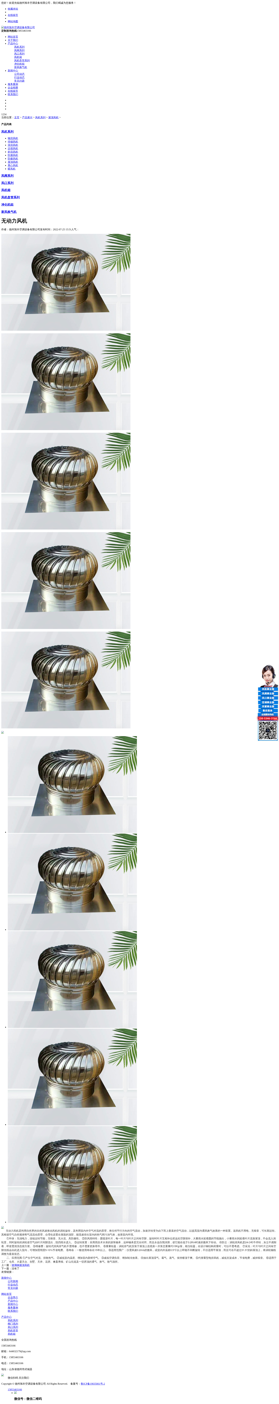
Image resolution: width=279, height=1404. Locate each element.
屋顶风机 (53, 117)
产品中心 (13, 43)
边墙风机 (13, 148)
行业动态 (19, 77)
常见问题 (19, 80)
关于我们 (13, 40)
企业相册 (13, 87)
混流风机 (13, 145)
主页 (16, 117)
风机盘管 (13, 1330)
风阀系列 (19, 50)
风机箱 (18, 57)
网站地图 (13, 21)
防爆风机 (13, 158)
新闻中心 (13, 70)
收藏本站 (13, 8)
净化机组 (19, 63)
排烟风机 (13, 141)
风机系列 (19, 47)
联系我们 (13, 94)
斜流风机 (13, 151)
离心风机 (13, 165)
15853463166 (15, 1389)
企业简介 (13, 1297)
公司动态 (19, 74)
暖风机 (12, 168)
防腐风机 (13, 155)
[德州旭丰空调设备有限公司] (18, 27)
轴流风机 (13, 138)
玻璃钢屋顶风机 (21, 1265)
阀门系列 (13, 1323)
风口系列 (19, 53)
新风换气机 (20, 67)
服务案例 (13, 84)
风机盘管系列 (22, 60)
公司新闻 (13, 1281)
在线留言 (13, 15)
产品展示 (27, 117)
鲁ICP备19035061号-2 (93, 1383)
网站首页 (13, 36)
